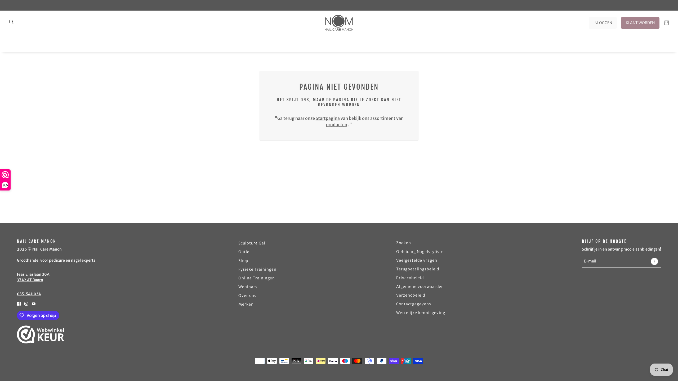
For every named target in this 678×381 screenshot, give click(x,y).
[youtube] (34, 303)
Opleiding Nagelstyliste (420, 251)
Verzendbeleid (410, 295)
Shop (243, 260)
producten (336, 124)
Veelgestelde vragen (416, 260)
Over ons (247, 295)
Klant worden (640, 22)
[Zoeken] (11, 22)
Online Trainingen (256, 278)
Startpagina (328, 118)
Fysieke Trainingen (257, 269)
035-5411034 (29, 294)
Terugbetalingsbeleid (417, 269)
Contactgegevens (413, 304)
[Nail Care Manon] (339, 23)
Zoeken (403, 243)
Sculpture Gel (251, 243)
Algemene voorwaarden (420, 286)
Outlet (244, 252)
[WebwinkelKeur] (40, 334)
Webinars (247, 286)
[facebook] (19, 303)
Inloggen (603, 22)
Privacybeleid (410, 277)
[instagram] (26, 303)
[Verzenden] (654, 261)
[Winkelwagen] (667, 23)
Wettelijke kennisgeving (420, 312)
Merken (246, 304)
